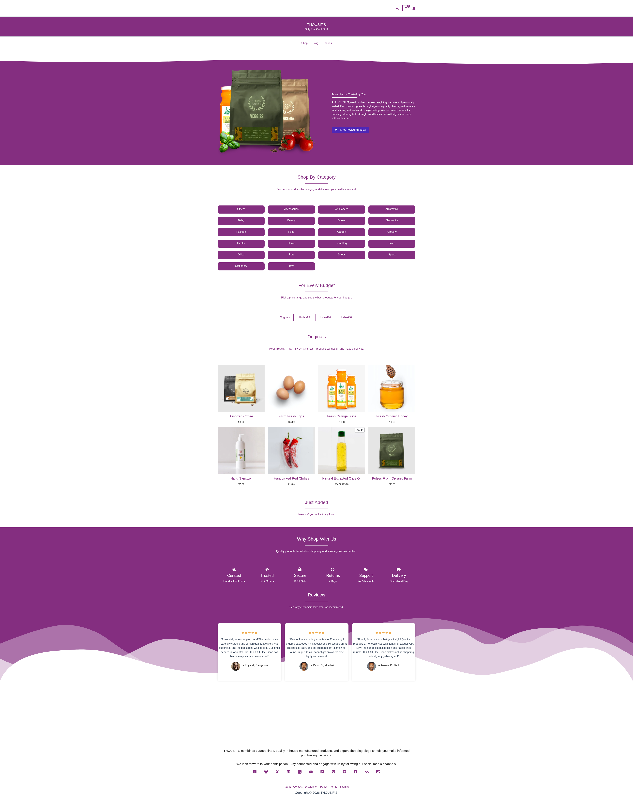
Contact (297, 786)
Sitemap (344, 786)
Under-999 (346, 317)
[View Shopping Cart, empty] (405, 8)
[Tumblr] (356, 772)
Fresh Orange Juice (341, 416)
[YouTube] (311, 772)
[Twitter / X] (277, 772)
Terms (333, 786)
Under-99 (304, 317)
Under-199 (325, 317)
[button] (397, 8)
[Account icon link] (413, 8)
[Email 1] (378, 772)
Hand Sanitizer (241, 478)
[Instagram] (288, 772)
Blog (315, 43)
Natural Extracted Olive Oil (341, 478)
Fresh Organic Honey (392, 416)
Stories (328, 43)
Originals (285, 317)
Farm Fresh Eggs (291, 416)
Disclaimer (311, 786)
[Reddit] (344, 772)
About (287, 786)
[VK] (367, 772)
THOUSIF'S (316, 25)
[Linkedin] (322, 772)
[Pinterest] (333, 772)
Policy (323, 786)
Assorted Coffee (241, 416)
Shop (304, 43)
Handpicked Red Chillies (291, 478)
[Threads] (299, 772)
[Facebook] (255, 772)
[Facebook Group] (266, 772)
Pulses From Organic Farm (392, 478)
